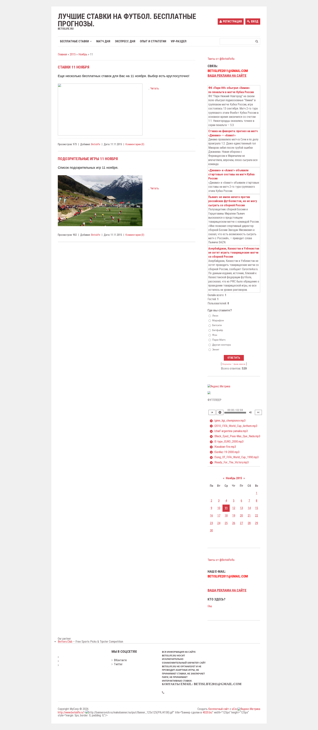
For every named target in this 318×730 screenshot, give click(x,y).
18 (226, 515)
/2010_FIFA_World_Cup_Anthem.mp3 (233, 426)
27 (241, 523)
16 (211, 515)
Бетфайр (217, 330)
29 (256, 523)
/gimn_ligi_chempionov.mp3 (227, 421)
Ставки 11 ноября (73, 67)
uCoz (235, 709)
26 (233, 523)
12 (233, 508)
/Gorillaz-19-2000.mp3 (224, 452)
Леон (215, 315)
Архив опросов (239, 364)
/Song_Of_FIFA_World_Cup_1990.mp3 (234, 457)
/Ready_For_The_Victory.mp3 (229, 462)
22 (256, 515)
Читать (154, 88)
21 (249, 515)
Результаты (226, 364)
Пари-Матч (218, 339)
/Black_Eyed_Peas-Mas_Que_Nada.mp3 (235, 436)
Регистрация (232, 21)
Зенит (215, 349)
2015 (73, 54)
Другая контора (221, 344)
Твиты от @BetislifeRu (221, 59)
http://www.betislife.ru (70, 712)
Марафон (218, 320)
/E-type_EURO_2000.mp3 (226, 441)
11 (226, 508)
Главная (62, 54)
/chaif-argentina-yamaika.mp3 (229, 431)
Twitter (118, 664)
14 (249, 508)
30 (211, 530)
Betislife (95, 144)
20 (241, 515)
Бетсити (217, 325)
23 (211, 523)
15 (256, 508)
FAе (210, 606)
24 (218, 523)
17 (218, 515)
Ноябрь (82, 54)
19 (233, 515)
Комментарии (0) (135, 144)
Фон (214, 334)
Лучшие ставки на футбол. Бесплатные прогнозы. (127, 20)
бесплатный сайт (218, 709)
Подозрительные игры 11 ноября (88, 159)
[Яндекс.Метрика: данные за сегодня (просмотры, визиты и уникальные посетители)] (219, 386)
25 (226, 523)
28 (249, 523)
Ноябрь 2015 (234, 478)
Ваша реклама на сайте (227, 76)
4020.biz (207, 712)
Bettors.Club (65, 641)
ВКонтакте (120, 660)
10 (218, 508)
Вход (254, 21)
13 (241, 508)
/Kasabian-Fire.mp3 (223, 447)
